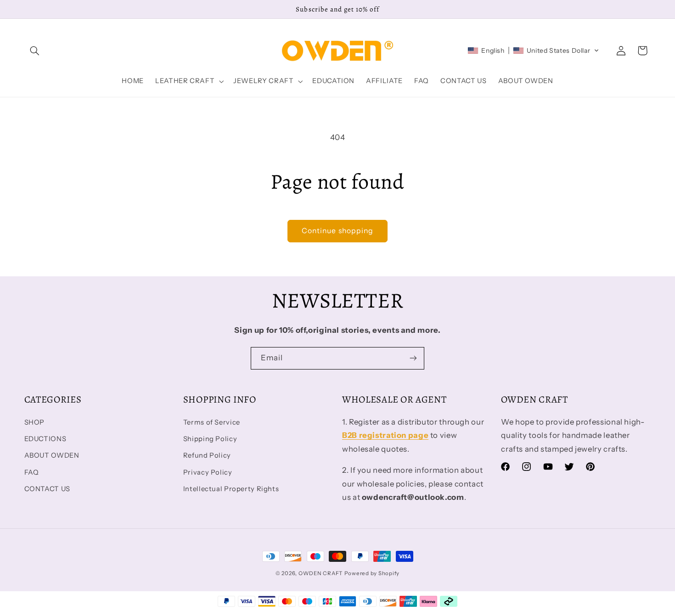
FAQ (31, 472)
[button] (34, 50)
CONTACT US (47, 489)
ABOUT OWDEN (51, 455)
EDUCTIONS (45, 439)
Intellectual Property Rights (231, 489)
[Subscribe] (413, 358)
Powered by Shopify (371, 573)
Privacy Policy (207, 472)
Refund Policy (207, 455)
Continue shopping (337, 230)
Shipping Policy (210, 439)
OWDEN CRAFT (320, 573)
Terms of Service (211, 422)
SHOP (34, 422)
